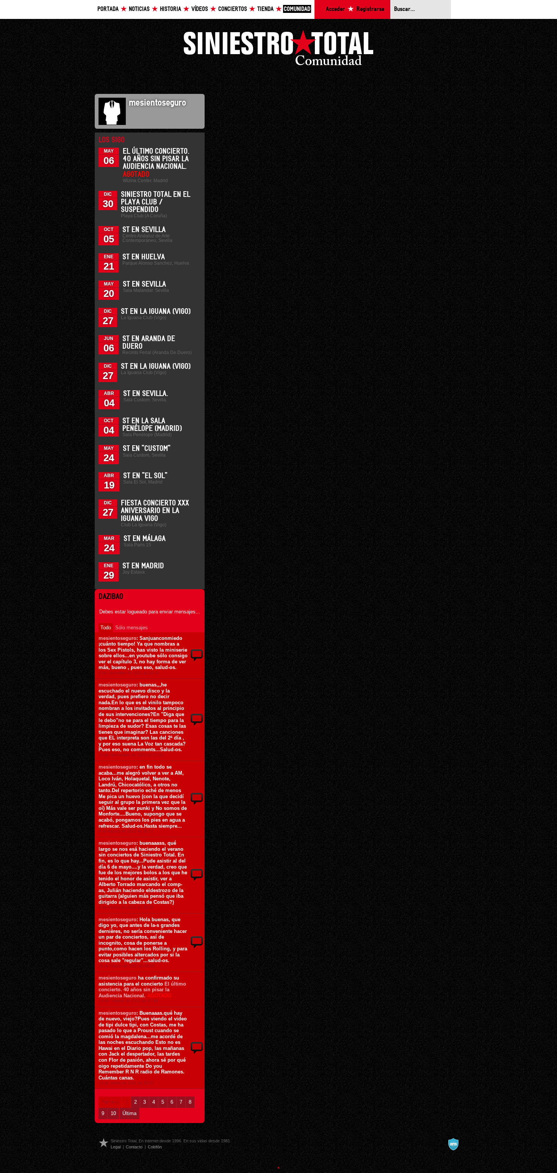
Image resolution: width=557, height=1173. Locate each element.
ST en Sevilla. (145, 393)
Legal (115, 1147)
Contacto (134, 1147)
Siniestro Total (278, 49)
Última (129, 1113)
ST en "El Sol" (145, 476)
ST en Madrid (143, 566)
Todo (105, 627)
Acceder (335, 9)
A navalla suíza (453, 1144)
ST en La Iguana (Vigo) (156, 311)
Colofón (155, 1147)
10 (113, 1113)
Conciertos (232, 9)
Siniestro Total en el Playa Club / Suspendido (155, 202)
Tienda (265, 9)
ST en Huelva (143, 257)
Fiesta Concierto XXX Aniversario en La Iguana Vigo (155, 511)
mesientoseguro (117, 638)
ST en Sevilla (144, 229)
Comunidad (297, 9)
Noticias (139, 9)
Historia (170, 9)
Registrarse (370, 9)
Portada (108, 9)
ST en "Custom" (147, 448)
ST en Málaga (145, 538)
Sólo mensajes (131, 627)
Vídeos (199, 9)
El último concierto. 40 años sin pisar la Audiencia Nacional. (142, 989)
